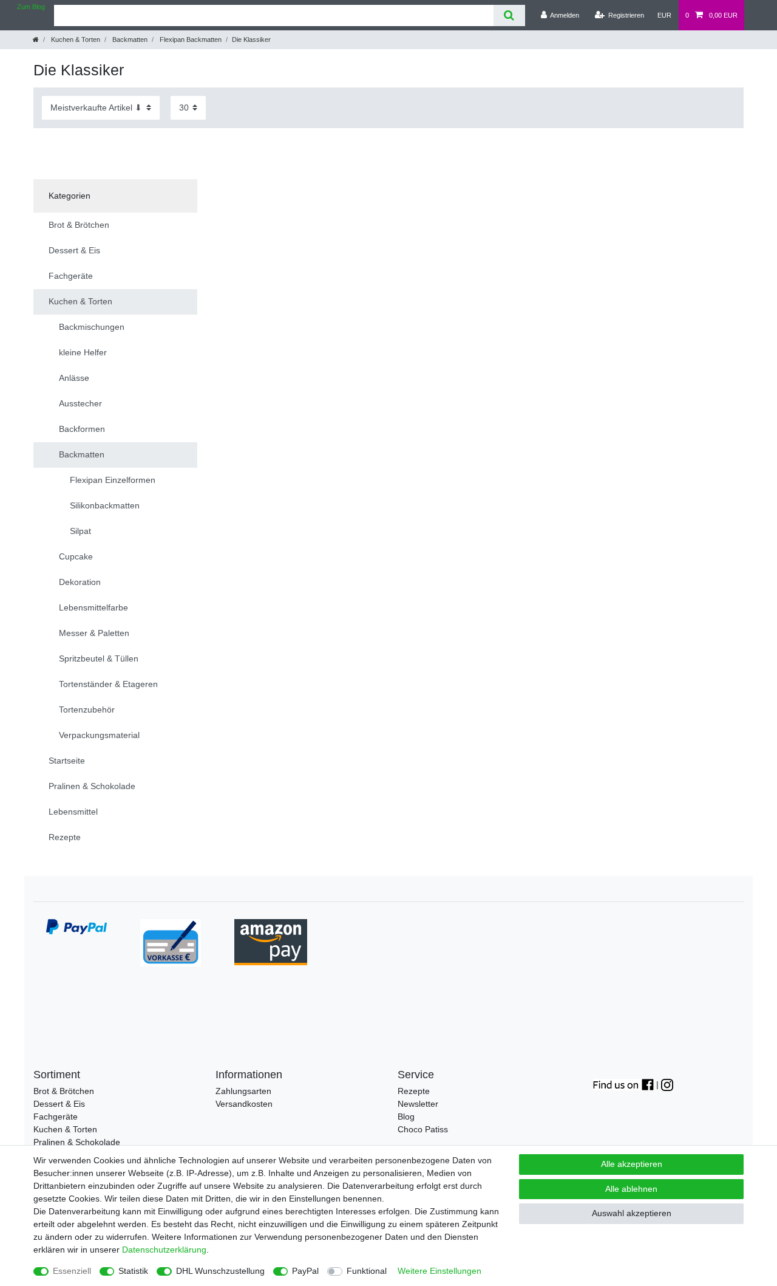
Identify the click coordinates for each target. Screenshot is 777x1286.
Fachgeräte (55, 1116)
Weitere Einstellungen (439, 1271)
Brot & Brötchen (63, 1091)
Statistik (133, 1271)
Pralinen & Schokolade (76, 1142)
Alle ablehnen (631, 1189)
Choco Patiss (423, 1129)
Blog (406, 1116)
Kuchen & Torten (74, 39)
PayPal (305, 1271)
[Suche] (509, 15)
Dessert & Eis (59, 1104)
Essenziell (72, 1271)
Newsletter (418, 1104)
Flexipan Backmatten (190, 39)
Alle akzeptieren (631, 1164)
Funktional (367, 1271)
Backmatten (129, 39)
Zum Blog (31, 6)
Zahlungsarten (243, 1091)
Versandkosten (244, 1104)
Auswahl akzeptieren (631, 1213)
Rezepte (414, 1091)
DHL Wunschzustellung (220, 1271)
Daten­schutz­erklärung (164, 1249)
